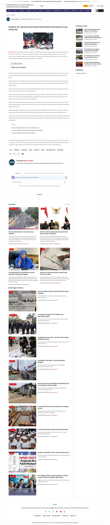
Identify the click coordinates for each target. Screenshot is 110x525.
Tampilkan (39, 194)
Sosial (30, 150)
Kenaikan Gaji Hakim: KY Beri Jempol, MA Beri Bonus (82, 1)
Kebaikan (13, 15)
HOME (41, 6)
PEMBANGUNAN (57, 10)
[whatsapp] (18, 154)
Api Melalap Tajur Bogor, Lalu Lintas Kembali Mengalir (51, 361)
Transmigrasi (13, 315)
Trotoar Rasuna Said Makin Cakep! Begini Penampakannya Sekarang (92, 36)
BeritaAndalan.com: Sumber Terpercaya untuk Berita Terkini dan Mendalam (59, 522)
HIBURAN (29, 10)
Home (7, 15)
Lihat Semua (67, 204)
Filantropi (24, 150)
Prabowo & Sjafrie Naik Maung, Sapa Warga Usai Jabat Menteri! (27, 130)
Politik (43, 208)
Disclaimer (37, 516)
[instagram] (57, 511)
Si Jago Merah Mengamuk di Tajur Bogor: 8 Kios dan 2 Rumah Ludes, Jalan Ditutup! (93, 63)
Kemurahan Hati (50, 150)
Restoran (36, 150)
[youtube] (60, 511)
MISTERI (81, 10)
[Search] (98, 6)
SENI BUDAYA (48, 10)
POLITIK (15, 10)
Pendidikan (12, 430)
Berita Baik (60, 150)
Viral (11, 292)
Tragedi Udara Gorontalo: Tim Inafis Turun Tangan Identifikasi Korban (53, 338)
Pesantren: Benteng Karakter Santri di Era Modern (54, 1)
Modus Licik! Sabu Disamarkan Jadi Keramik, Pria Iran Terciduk (53, 273)
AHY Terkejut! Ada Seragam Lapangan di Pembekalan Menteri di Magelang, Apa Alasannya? (91, 50)
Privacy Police (56, 516)
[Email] (22, 154)
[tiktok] (64, 511)
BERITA (9, 10)
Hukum (11, 453)
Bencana (12, 338)
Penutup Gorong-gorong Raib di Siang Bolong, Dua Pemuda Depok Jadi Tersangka (53, 384)
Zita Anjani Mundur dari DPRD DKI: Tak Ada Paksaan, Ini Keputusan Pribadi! (21, 273)
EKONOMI (22, 10)
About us (73, 516)
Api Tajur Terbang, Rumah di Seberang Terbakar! (24, 133)
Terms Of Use (46, 516)
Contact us (65, 516)
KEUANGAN (66, 10)
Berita (43, 249)
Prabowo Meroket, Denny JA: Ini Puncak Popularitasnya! (25, 127)
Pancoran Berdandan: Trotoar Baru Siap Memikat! (21, 233)
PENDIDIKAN (74, 10)
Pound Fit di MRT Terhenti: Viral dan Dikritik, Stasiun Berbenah (53, 292)
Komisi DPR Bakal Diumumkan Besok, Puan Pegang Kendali (23, 1)
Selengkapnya (25, 244)
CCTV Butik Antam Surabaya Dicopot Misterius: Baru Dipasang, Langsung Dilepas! (92, 56)
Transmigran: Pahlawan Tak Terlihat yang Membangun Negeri (50, 315)
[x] (14, 154)
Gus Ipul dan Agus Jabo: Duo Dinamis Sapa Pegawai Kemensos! (92, 43)
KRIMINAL (88, 10)
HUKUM (40, 10)
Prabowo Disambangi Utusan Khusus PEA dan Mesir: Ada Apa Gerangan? (54, 233)
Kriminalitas (13, 384)
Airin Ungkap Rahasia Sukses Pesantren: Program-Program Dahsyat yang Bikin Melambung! (53, 476)
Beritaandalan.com (13, 52)
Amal (42, 150)
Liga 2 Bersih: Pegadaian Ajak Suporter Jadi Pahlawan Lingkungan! (92, 30)
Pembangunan (13, 208)
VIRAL (35, 10)
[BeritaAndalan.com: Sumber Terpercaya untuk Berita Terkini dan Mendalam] (20, 6)
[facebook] (10, 154)
